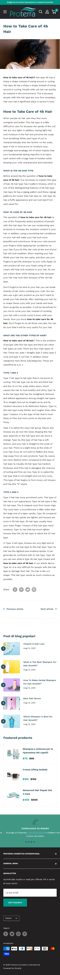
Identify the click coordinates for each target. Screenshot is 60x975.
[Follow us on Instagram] (18, 934)
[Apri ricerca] (40, 12)
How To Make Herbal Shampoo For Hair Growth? (39, 682)
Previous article (15, 609)
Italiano (8, 918)
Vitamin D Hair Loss (33, 644)
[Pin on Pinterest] (21, 589)
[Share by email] (34, 589)
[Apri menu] (5, 11)
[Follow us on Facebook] (5, 934)
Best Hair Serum (32, 698)
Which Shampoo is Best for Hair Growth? (37, 718)
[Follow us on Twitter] (12, 934)
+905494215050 (30, 832)
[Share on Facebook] (15, 589)
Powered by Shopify (12, 968)
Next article (47, 609)
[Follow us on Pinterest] (24, 934)
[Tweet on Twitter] (27, 589)
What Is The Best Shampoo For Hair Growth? (39, 664)
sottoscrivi (15, 902)
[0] (54, 12)
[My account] (47, 12)
